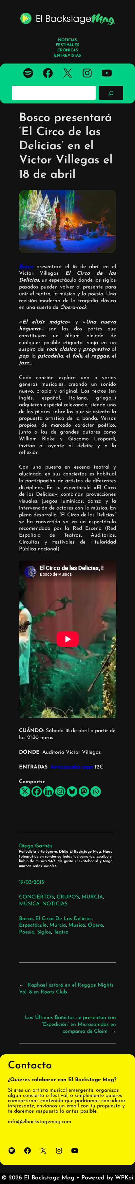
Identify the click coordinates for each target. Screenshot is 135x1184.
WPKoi (124, 1178)
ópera (95, 925)
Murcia (57, 925)
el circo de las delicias (63, 918)
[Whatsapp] (95, 791)
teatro (61, 932)
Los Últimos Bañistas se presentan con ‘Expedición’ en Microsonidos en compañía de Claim (70, 1024)
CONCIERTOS (36, 897)
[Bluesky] (72, 791)
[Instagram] (60, 791)
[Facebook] (36, 791)
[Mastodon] (84, 791)
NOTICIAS (55, 904)
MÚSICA (29, 904)
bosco (26, 918)
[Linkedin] (48, 791)
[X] (25, 791)
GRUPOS (68, 897)
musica (76, 925)
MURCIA (92, 897)
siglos (44, 932)
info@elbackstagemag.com (39, 1121)
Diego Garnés (35, 846)
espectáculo (33, 925)
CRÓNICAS (67, 50)
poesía (26, 932)
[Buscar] (111, 93)
